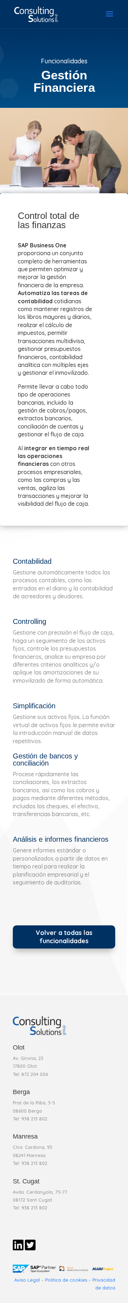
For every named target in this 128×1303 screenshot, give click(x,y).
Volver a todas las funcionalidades (64, 937)
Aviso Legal (27, 1280)
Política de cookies (66, 1280)
